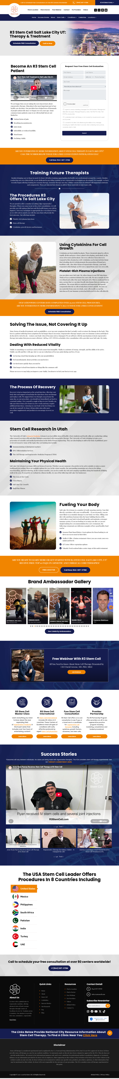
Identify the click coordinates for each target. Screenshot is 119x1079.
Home (43, 991)
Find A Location (33, 10)
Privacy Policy (105, 1075)
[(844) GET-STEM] (73, 2)
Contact (67, 10)
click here (90, 1035)
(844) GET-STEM (82, 3)
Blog (42, 1013)
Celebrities (44, 1000)
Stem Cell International (48, 718)
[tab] (24, 889)
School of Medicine (33, 436)
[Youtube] (106, 10)
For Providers (76, 10)
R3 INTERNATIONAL (106, 2)
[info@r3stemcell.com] (88, 994)
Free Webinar (56, 10)
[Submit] (107, 1006)
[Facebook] (102, 10)
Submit (84, 133)
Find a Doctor (71, 992)
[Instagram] (99, 10)
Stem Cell (44, 997)
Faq (42, 1009)
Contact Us (70, 1008)
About (43, 994)
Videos (85, 10)
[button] (111, 607)
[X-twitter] (95, 10)
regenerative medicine (22, 725)
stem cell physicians (49, 731)
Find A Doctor (45, 10)
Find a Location (72, 989)
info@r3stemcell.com (98, 994)
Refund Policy (71, 1005)
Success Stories (46, 1003)
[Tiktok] (104, 1011)
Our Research (45, 1006)
